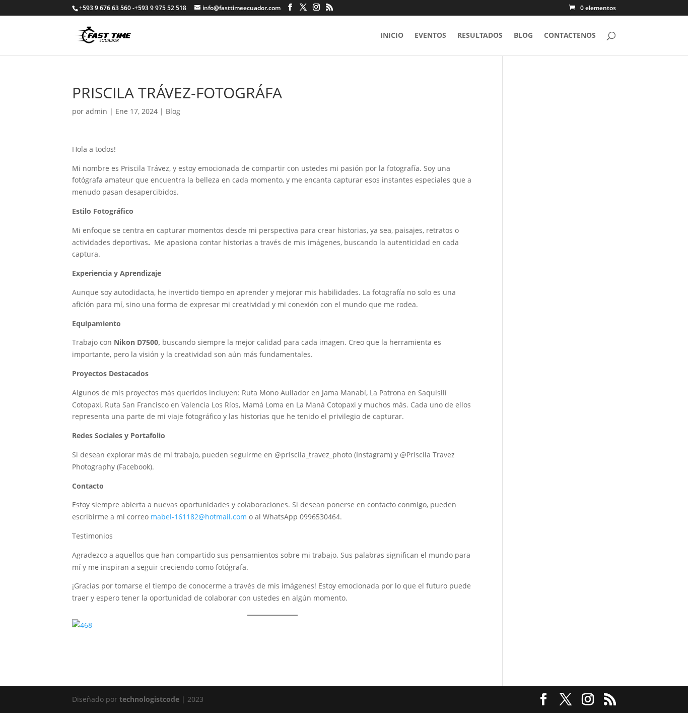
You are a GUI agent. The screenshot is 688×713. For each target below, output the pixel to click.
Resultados (480, 36)
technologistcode (149, 699)
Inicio (391, 36)
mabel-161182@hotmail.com (199, 516)
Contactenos (570, 36)
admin (96, 111)
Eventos (430, 36)
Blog (523, 36)
